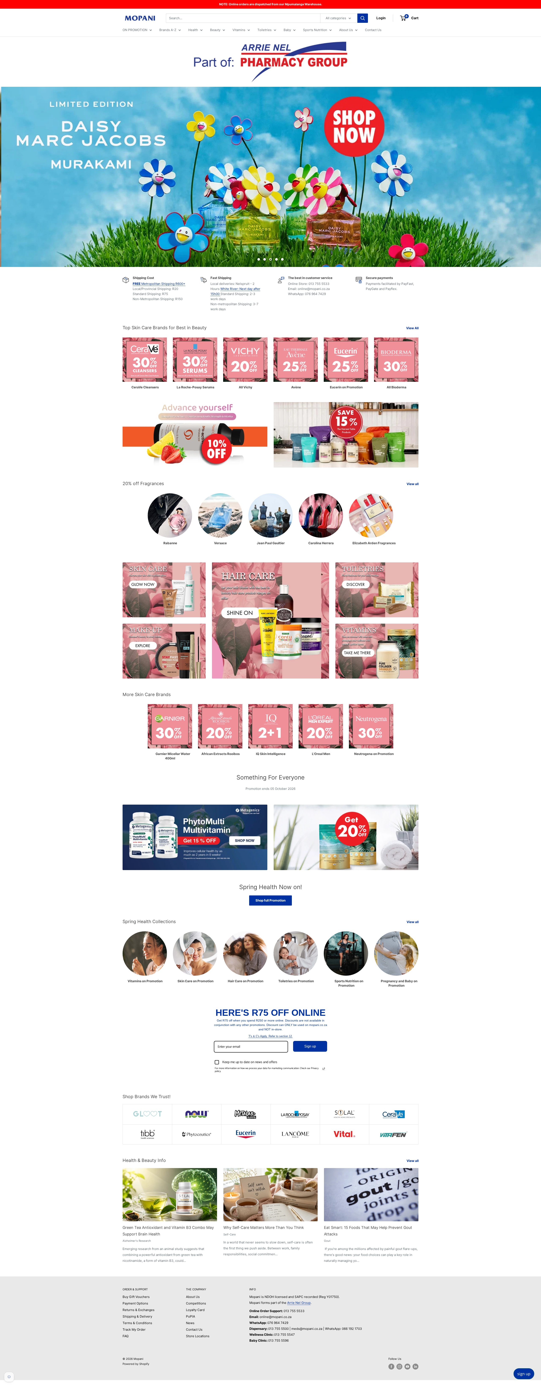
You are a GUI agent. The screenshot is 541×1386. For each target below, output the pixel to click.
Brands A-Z (167, 30)
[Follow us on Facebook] (391, 1367)
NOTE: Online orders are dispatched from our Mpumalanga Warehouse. (270, 4)
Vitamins (238, 30)
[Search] (362, 18)
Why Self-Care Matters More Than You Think (263, 1227)
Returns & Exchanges (138, 1310)
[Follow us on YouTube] (407, 1367)
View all (413, 484)
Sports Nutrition (315, 30)
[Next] (418, 955)
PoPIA (190, 1316)
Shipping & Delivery (137, 1316)
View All (412, 328)
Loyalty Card (195, 1310)
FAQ (125, 1336)
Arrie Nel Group (299, 1303)
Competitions (196, 1303)
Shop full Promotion (270, 900)
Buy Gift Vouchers (136, 1297)
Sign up (310, 1046)
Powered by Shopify (136, 1364)
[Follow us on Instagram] (399, 1367)
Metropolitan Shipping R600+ (159, 284)
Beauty (215, 30)
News (190, 1323)
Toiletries (264, 30)
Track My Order (134, 1330)
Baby (287, 30)
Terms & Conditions (137, 1323)
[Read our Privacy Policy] (323, 1068)
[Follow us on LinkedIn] (415, 1367)
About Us (346, 30)
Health (193, 30)
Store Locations (197, 1336)
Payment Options (135, 1303)
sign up (523, 1373)
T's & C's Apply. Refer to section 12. (271, 1036)
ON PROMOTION (135, 30)
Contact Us (373, 30)
